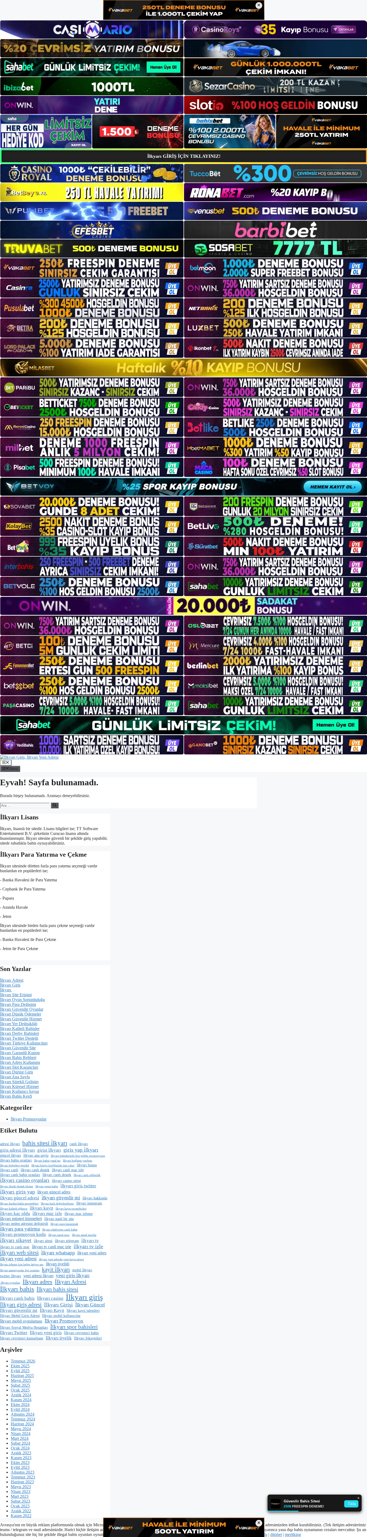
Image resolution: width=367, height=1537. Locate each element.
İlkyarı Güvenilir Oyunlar (21, 1009)
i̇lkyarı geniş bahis (46, 1186)
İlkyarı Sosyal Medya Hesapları (24, 1328)
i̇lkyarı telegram (67, 1241)
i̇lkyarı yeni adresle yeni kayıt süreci (61, 1259)
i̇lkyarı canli (9, 1170)
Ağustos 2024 (22, 1414)
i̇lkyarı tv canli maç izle (51, 1246)
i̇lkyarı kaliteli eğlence (13, 1208)
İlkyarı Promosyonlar (28, 1119)
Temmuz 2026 (23, 1361)
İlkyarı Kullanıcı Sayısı (19, 1091)
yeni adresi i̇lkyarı (38, 1275)
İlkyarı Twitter (13, 1332)
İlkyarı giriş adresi (21, 1305)
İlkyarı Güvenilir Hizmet (21, 1019)
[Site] (92, 268)
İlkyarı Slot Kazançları (19, 1067)
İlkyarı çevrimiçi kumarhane (21, 1338)
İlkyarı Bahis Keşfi (16, 1096)
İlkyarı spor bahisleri (74, 1327)
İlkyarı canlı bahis (17, 1298)
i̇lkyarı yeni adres (91, 1253)
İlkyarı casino (50, 1298)
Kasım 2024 (21, 1399)
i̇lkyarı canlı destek (56, 1175)
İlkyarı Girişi (58, 1305)
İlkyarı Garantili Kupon (20, 1052)
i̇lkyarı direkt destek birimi (16, 1186)
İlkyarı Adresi (11, 980)
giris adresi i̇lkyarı (17, 1150)
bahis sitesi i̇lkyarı (44, 1143)
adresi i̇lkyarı (10, 1144)
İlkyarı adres (37, 1282)
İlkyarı (6, 990)
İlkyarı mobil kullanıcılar (61, 1316)
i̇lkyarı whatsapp (58, 1252)
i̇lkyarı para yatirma (20, 1229)
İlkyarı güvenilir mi (18, 1310)
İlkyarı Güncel (90, 1305)
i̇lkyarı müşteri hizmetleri (21, 1218)
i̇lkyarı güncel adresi (19, 1197)
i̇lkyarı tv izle (88, 1246)
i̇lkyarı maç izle (47, 1213)
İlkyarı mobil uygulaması (21, 1321)
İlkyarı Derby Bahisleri (19, 1033)
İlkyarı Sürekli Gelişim (19, 1081)
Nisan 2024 (20, 1433)
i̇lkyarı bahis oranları (16, 1160)
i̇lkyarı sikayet (15, 1240)
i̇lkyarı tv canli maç (15, 1247)
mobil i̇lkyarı (82, 1270)
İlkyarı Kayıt (52, 1310)
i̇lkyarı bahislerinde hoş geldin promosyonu (78, 1155)
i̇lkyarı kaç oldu (15, 1213)
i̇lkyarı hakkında (94, 1198)
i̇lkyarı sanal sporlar (84, 1234)
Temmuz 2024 (23, 1419)
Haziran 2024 (22, 1424)
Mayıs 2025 (21, 1380)
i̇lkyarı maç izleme (78, 1214)
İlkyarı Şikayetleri (88, 1338)
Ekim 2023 (20, 1462)
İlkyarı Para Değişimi (18, 1004)
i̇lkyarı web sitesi (19, 1252)
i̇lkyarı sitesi (43, 1241)
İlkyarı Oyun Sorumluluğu (22, 999)
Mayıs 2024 (21, 1428)
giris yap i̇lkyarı (80, 1150)
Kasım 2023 (21, 1457)
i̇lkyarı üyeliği (57, 1264)
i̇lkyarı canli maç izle (68, 1170)
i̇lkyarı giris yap (17, 1192)
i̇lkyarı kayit (41, 1208)
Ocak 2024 (20, 1448)
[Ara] (55, 805)
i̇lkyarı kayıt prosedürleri (71, 1208)
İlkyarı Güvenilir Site (18, 1048)
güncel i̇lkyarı (10, 1155)
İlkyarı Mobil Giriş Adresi (20, 1316)
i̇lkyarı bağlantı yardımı (77, 1160)
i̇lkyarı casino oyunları (24, 1180)
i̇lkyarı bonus (87, 1165)
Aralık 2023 (21, 1453)
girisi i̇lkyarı (49, 1150)
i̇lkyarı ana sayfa (35, 1155)
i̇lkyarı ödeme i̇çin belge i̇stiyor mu (22, 1264)
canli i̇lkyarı (79, 1144)
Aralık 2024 (21, 1395)
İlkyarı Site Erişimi (16, 994)
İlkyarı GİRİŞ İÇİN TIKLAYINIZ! (184, 156)
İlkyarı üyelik (59, 1338)
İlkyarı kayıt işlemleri (83, 1311)
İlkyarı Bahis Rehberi (18, 1057)
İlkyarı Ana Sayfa (15, 1077)
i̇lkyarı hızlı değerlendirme (57, 1203)
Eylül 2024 (20, 1409)
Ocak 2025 (20, 1390)
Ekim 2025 (20, 1366)
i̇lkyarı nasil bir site (59, 1219)
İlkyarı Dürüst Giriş (16, 1072)
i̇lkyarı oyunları (10, 1282)
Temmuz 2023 (23, 1477)
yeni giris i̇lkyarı (72, 1275)
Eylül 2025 (20, 1370)
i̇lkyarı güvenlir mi (61, 1197)
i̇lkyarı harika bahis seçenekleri (19, 1203)
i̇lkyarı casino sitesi (66, 1181)
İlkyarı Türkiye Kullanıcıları (24, 1043)
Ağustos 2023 (22, 1472)
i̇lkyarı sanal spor (59, 1234)
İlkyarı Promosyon (64, 1321)
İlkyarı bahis (17, 1289)
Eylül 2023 (20, 1467)
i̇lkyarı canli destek (35, 1170)
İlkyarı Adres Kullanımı (20, 1062)
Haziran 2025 (22, 1375)
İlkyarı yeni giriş (46, 1332)
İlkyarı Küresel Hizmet (19, 1086)
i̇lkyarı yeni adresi (18, 1258)
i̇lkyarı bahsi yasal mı (47, 1160)
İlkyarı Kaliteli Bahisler (19, 1028)
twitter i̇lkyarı (10, 1276)
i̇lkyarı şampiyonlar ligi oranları (19, 1270)
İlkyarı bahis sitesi (57, 1289)
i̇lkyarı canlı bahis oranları (20, 1175)
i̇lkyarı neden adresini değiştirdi (24, 1224)
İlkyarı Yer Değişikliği (18, 1023)
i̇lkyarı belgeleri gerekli (14, 1165)
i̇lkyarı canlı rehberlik (87, 1175)
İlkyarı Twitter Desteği (19, 1038)
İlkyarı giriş (84, 1297)
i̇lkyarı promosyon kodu (23, 1234)
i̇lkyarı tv (90, 1240)
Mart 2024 (19, 1438)
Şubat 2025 (20, 1385)
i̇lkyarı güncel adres (53, 1192)
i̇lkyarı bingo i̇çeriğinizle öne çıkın (52, 1165)
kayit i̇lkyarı (56, 1269)
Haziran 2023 (22, 1482)
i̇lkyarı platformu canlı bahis (59, 1229)
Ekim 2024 (20, 1404)
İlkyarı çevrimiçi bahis (81, 1333)
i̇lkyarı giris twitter (78, 1185)
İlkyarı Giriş (10, 985)
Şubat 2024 (20, 1443)
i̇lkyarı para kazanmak (64, 1223)
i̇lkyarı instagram (89, 1203)
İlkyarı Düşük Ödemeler (20, 1014)
